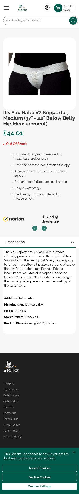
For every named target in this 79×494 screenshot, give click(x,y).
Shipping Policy (12, 436)
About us (8, 407)
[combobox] (40, 20)
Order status (10, 401)
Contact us (9, 413)
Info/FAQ (8, 383)
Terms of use (10, 419)
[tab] (39, 242)
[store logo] (22, 8)
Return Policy (11, 430)
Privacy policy (11, 424)
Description (15, 242)
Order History (11, 395)
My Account (10, 389)
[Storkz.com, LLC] (21, 367)
